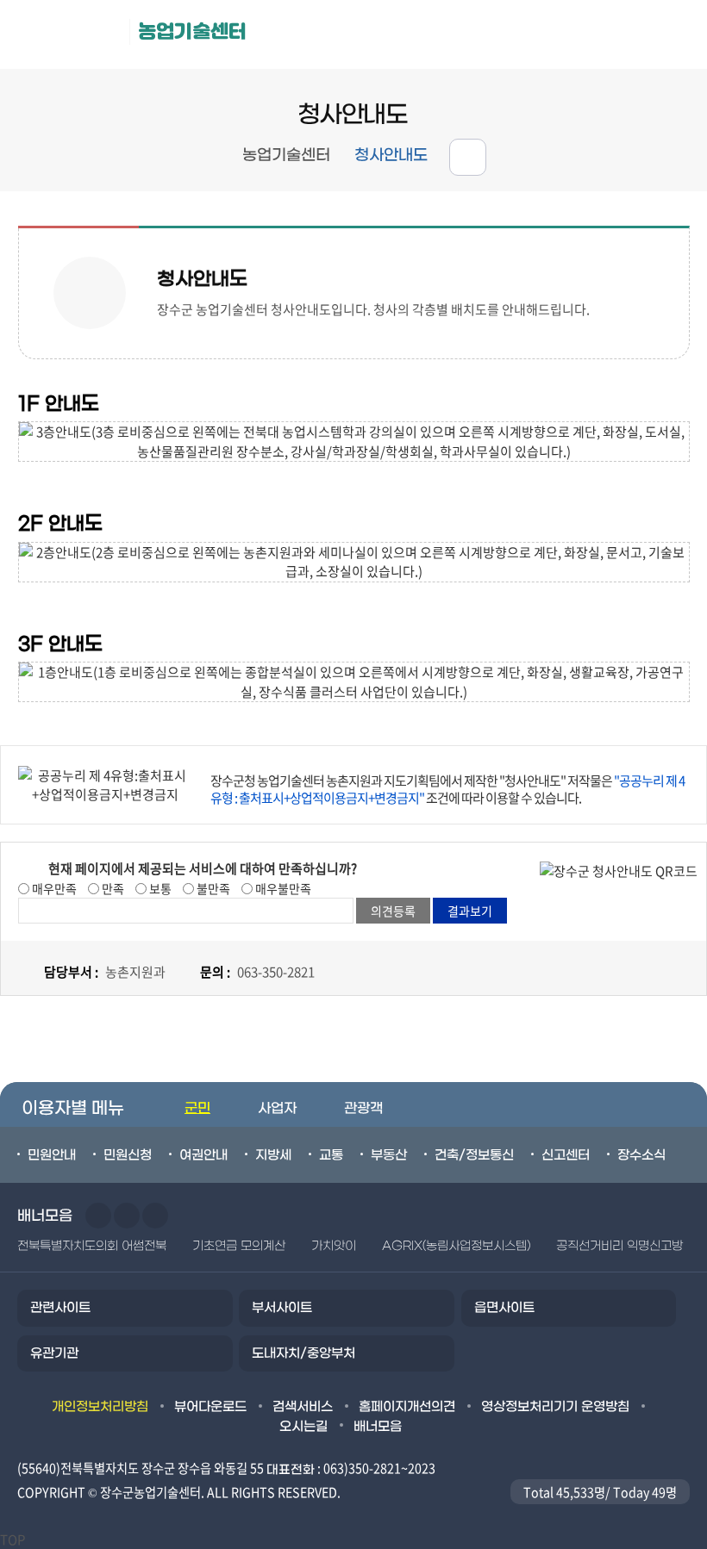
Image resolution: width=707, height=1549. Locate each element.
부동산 (389, 1155)
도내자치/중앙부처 (303, 1353)
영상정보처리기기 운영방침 (555, 1407)
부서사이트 (282, 1308)
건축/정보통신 (474, 1155)
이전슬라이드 (98, 1216)
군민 (197, 1108)
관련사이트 (60, 1308)
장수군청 (69, 34)
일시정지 (155, 1216)
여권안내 (203, 1155)
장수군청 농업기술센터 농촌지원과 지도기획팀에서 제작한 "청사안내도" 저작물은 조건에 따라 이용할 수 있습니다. (447, 789)
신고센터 (565, 1155)
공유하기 (467, 157)
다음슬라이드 (127, 1216)
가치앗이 (333, 1246)
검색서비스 (302, 1407)
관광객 (363, 1108)
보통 (159, 888)
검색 (673, 35)
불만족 (212, 888)
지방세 (273, 1155)
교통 (331, 1155)
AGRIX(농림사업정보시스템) (456, 1246)
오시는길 (303, 1426)
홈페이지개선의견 (407, 1407)
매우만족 (53, 888)
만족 (111, 888)
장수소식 (641, 1155)
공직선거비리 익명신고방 (619, 1246)
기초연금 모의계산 (238, 1246)
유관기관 (54, 1353)
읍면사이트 (504, 1308)
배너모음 (378, 1426)
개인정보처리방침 (100, 1407)
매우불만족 (282, 888)
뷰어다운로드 (210, 1407)
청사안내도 (391, 155)
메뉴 (596, 35)
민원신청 (127, 1155)
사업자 (277, 1108)
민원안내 (52, 1155)
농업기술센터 (192, 31)
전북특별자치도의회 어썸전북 (91, 1246)
